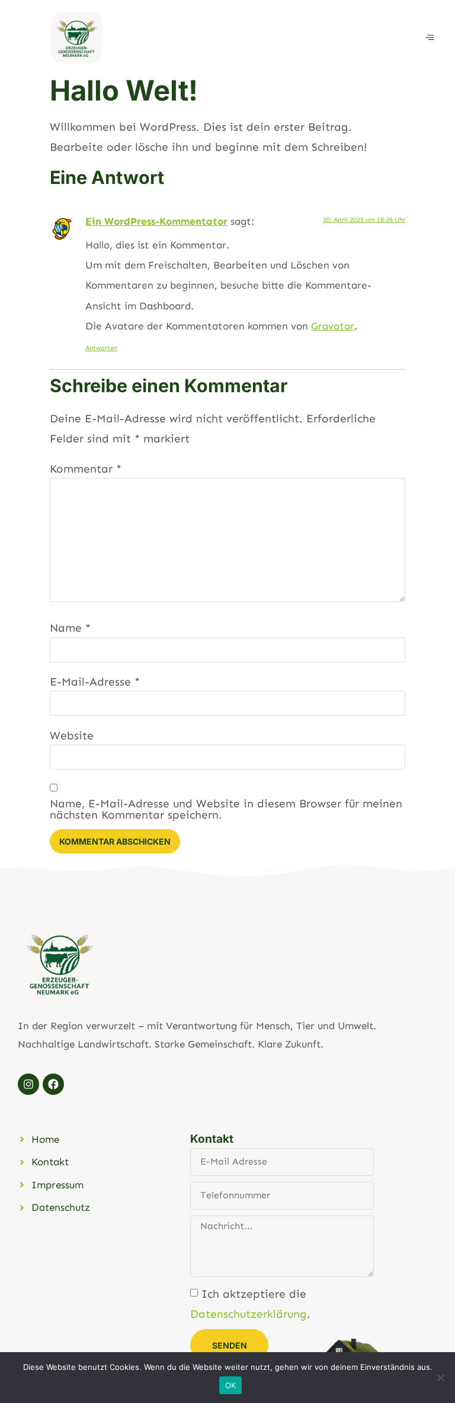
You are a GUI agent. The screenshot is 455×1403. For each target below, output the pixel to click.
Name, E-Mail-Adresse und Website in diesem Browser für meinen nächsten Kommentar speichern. (226, 809)
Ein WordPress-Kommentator (156, 221)
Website (72, 735)
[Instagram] (28, 1084)
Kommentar (85, 468)
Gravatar (332, 326)
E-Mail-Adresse (95, 681)
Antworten (101, 348)
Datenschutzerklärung (248, 1314)
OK (230, 1385)
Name (70, 627)
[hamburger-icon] (429, 37)
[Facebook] (53, 1084)
